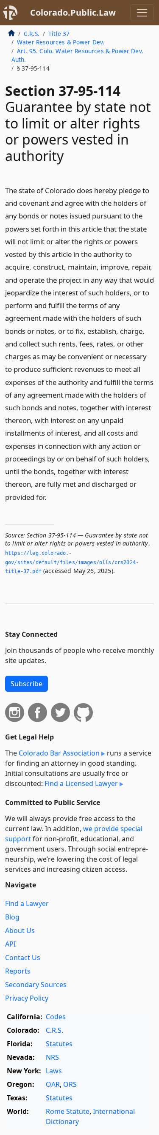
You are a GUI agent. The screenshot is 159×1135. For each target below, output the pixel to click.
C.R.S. (31, 34)
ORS (70, 1084)
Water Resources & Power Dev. (60, 42)
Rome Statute (67, 1111)
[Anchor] (51, 496)
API (10, 944)
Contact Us (22, 957)
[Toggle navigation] (142, 12)
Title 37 (59, 34)
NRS (52, 1057)
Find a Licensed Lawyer (81, 783)
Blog (12, 917)
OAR (53, 1084)
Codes (56, 1016)
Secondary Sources (36, 984)
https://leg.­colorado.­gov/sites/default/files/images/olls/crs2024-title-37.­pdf (72, 562)
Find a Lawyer (27, 903)
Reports (18, 971)
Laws (54, 1070)
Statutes (59, 1043)
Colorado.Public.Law (73, 12)
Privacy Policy (26, 998)
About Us (20, 930)
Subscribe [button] (26, 683)
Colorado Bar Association (59, 753)
